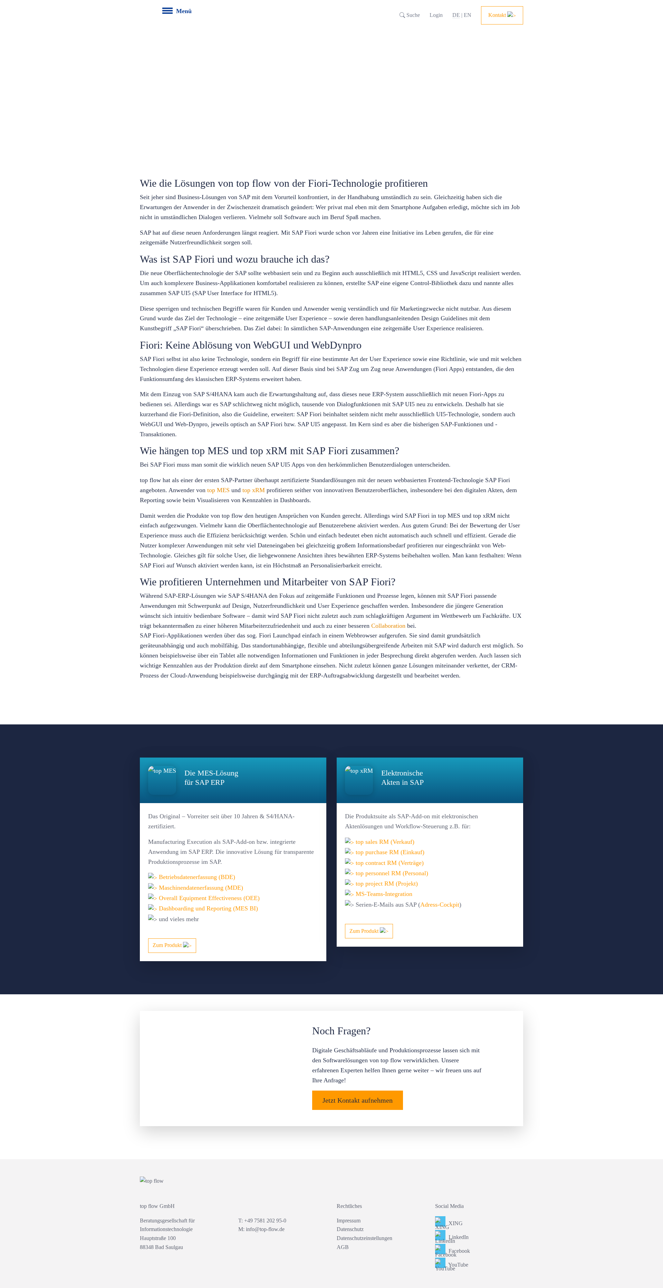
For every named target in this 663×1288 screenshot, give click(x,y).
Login (436, 15)
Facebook (458, 1251)
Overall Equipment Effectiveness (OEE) (208, 898)
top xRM (253, 490)
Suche (412, 15)
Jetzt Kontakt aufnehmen (358, 1100)
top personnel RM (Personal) (391, 873)
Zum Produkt (168, 945)
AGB (343, 1247)
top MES (218, 490)
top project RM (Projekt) (386, 883)
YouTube (457, 1265)
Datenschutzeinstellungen (364, 1238)
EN (467, 15)
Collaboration (389, 625)
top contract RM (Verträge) (389, 862)
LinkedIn (458, 1237)
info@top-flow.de (265, 1229)
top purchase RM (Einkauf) (389, 852)
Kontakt (497, 15)
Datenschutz (350, 1229)
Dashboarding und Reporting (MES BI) (208, 908)
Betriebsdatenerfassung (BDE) (196, 877)
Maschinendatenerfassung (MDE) (200, 887)
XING (455, 1223)
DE (456, 15)
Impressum (349, 1220)
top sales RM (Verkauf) (384, 841)
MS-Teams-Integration (383, 893)
